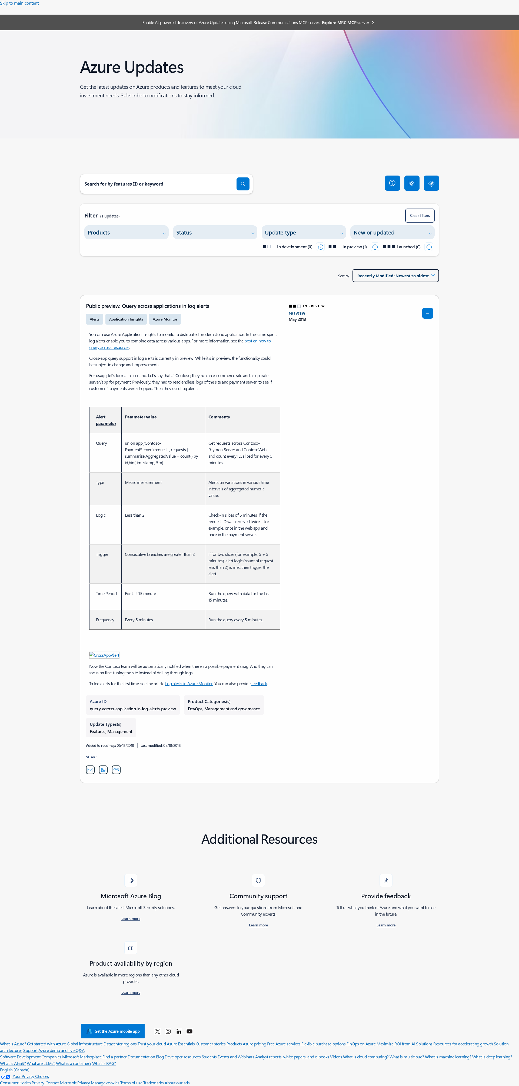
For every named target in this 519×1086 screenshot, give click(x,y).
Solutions (424, 1044)
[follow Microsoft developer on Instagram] (168, 1031)
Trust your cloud (152, 1044)
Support (30, 1050)
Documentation (141, 1056)
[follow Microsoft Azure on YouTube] (189, 1031)
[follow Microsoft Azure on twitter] (157, 1031)
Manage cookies (105, 1082)
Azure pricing (254, 1044)
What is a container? (73, 1063)
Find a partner (114, 1056)
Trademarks (153, 1082)
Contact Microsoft (60, 1082)
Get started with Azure (46, 1044)
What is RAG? (104, 1063)
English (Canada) (14, 1069)
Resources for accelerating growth (463, 1044)
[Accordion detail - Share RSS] (103, 769)
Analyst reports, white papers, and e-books (292, 1056)
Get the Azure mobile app (117, 1031)
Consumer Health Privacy (22, 1082)
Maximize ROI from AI (396, 1044)
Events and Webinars (236, 1056)
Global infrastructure (85, 1044)
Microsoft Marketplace (81, 1056)
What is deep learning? (492, 1056)
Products (234, 1044)
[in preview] (375, 246)
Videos (336, 1056)
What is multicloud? (407, 1056)
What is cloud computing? (365, 1056)
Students (209, 1056)
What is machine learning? (448, 1056)
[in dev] (320, 246)
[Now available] (429, 246)
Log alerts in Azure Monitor (189, 683)
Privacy (83, 1082)
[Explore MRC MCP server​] (431, 183)
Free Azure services (284, 1044)
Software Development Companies (30, 1056)
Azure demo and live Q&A (61, 1050)
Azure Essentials (181, 1044)
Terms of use (131, 1082)
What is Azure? (13, 1044)
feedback (259, 683)
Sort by (343, 275)
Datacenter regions (120, 1044)
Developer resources (183, 1056)
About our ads (177, 1082)
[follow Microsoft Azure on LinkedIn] (179, 1031)
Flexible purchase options (323, 1044)
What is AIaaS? (13, 1063)
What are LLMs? (41, 1063)
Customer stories (210, 1044)
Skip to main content (19, 3)
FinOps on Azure (361, 1044)
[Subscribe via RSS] (412, 183)
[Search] (243, 183)
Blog (160, 1056)
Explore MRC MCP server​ (345, 22)
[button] (392, 183)
